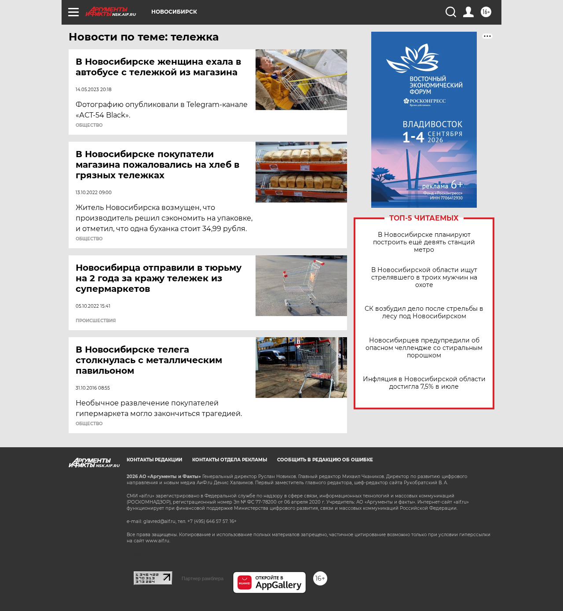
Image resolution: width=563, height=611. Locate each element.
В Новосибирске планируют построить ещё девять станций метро (424, 242)
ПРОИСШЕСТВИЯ (96, 321)
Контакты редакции (154, 460)
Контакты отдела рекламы (229, 460)
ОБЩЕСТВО (89, 125)
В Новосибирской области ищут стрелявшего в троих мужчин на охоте (424, 277)
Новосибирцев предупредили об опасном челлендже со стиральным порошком (424, 348)
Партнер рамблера (202, 578)
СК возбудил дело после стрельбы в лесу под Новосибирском (424, 312)
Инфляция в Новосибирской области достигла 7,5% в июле (424, 382)
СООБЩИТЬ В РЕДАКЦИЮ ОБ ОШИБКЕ (325, 460)
